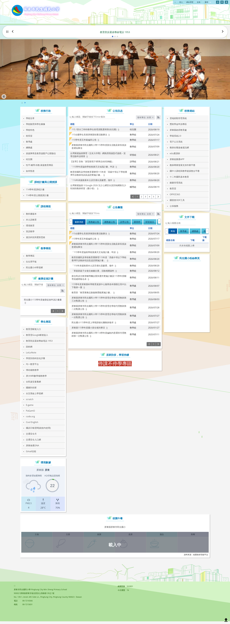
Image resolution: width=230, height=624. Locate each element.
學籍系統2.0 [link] (175, 135)
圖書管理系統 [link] (176, 182)
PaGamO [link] (30, 410)
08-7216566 (27, 600)
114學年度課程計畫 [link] (35, 189)
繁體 (207, 2)
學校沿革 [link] (30, 118)
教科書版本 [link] (31, 213)
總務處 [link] (29, 147)
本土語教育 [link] (31, 219)
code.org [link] (30, 416)
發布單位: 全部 (55, 285)
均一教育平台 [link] (32, 364)
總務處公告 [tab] (109, 221)
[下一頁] (62, 311)
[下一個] (222, 32)
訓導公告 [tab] (124, 221)
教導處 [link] (29, 141)
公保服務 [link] (174, 205)
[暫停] (7, 32)
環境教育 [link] (30, 225)
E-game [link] (29, 405)
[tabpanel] (115, 363)
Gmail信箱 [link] (31, 451)
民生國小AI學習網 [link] (34, 267)
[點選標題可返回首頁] (36, 10)
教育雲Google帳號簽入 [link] (37, 335)
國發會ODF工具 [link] (177, 200)
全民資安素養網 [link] (33, 381)
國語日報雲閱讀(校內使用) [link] (38, 427)
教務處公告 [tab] (94, 221)
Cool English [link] (32, 422)
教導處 (183, 231)
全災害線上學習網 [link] (34, 393)
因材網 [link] (29, 346)
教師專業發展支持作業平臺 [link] (182, 165)
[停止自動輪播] (4, 96)
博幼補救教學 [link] (32, 370)
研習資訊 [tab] (149, 221)
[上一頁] (53, 311)
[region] (43, 488)
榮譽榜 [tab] (137, 221)
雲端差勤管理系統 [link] (178, 118)
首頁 (198, 2)
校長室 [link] (29, 135)
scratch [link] (29, 399)
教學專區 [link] (30, 255)
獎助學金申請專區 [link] (178, 124)
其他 (173, 231)
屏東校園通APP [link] (177, 159)
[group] (115, 69)
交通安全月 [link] (31, 433)
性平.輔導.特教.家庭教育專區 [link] (39, 165)
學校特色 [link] (30, 129)
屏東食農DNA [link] (32, 445)
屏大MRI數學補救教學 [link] (36, 375)
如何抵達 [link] (30, 170)
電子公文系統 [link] (176, 141)
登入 (181, 2)
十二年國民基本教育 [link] (179, 176)
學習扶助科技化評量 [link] (35, 358)
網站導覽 (189, 2)
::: (175, 2)
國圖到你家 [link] (31, 387)
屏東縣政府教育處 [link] (178, 129)
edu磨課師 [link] (175, 153)
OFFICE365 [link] (175, 194)
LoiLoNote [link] (31, 352)
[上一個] (12, 32)
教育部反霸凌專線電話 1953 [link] (39, 340)
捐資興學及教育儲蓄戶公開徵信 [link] (41, 153)
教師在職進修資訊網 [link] (179, 147)
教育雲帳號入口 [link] (33, 329)
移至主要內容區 (8, 2)
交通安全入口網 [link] (33, 439)
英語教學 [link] (30, 231)
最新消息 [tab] (79, 221)
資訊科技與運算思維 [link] (35, 237)
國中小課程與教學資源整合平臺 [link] (185, 170)
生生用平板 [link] (31, 261)
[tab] (173, 233)
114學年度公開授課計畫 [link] (37, 195)
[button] (112, 36)
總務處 (195, 231)
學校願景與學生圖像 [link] (35, 124)
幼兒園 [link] (29, 159)
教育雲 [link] (173, 188)
